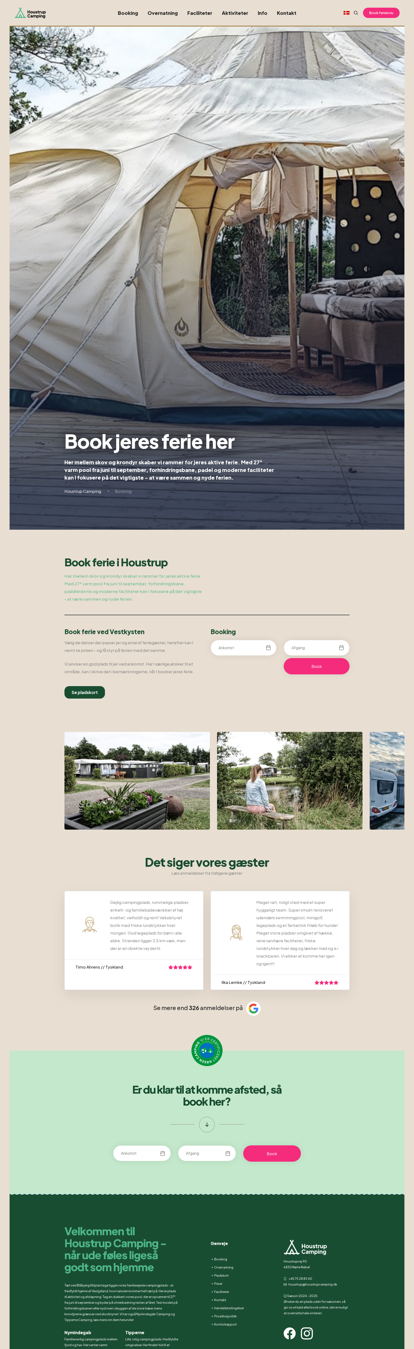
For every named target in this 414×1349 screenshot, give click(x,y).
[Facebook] (292, 1337)
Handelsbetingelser (229, 1308)
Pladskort (221, 1275)
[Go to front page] (33, 13)
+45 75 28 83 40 (300, 1278)
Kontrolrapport (225, 1324)
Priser (218, 1284)
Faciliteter (199, 13)
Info (262, 13)
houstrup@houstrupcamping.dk (312, 1284)
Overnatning (163, 13)
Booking (128, 13)
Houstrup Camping (82, 491)
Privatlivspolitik (225, 1316)
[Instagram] (309, 1337)
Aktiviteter (235, 13)
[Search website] (354, 13)
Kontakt (286, 13)
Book (316, 666)
